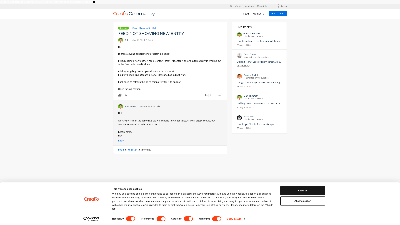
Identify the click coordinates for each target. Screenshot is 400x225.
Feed (246, 13)
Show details (234, 219)
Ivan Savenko (131, 106)
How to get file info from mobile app (255, 124)
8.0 (154, 28)
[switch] (161, 218)
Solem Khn (130, 40)
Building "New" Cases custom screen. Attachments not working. (269, 61)
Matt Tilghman (250, 95)
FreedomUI (145, 28)
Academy (249, 6)
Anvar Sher (248, 116)
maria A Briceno (251, 33)
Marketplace (263, 6)
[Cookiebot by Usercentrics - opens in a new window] (91, 219)
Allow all (302, 190)
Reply (121, 140)
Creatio (238, 6)
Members (258, 13)
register (132, 149)
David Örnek (249, 54)
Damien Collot (250, 75)
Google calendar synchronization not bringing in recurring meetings (271, 82)
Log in (284, 6)
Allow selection (302, 201)
